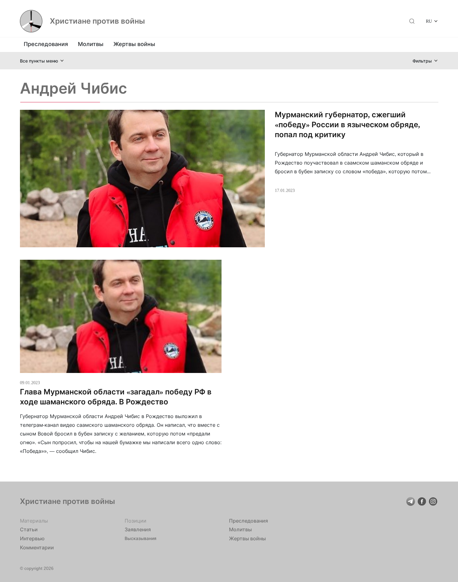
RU (429, 21)
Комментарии (37, 547)
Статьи (29, 529)
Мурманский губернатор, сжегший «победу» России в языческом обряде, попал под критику (347, 124)
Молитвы (90, 44)
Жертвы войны (134, 44)
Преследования (46, 44)
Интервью (32, 538)
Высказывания (140, 538)
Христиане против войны (97, 21)
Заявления (138, 529)
